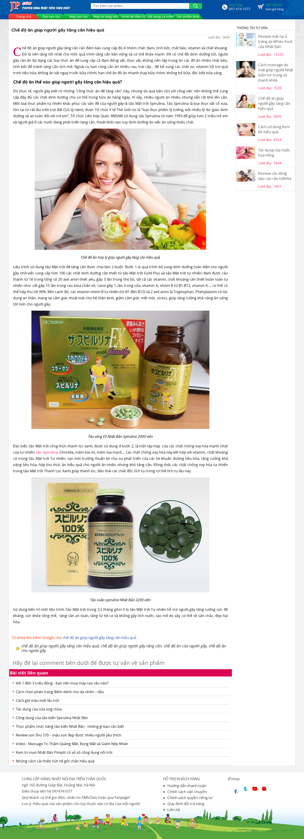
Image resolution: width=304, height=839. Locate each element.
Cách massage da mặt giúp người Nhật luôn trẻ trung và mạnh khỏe (275, 72)
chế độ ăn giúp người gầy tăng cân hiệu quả (99, 637)
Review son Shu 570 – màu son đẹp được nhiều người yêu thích (68, 735)
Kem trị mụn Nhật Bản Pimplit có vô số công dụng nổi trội (64, 752)
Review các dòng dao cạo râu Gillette (275, 176)
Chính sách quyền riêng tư (189, 797)
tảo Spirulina (46, 452)
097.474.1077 (240, 8)
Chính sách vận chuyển (187, 791)
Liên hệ (173, 809)
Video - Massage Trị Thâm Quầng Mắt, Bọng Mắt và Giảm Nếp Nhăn (72, 743)
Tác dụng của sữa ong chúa (39, 709)
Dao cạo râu (51, 16)
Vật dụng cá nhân (161, 16)
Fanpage (122, 797)
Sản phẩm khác (188, 16)
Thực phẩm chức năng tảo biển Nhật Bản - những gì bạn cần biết (70, 726)
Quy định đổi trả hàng (185, 803)
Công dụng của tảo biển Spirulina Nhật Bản (52, 717)
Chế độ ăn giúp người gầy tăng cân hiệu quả (274, 103)
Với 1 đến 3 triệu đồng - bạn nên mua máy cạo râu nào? (62, 683)
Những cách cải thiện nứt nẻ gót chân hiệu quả (55, 761)
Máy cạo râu (78, 16)
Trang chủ (23, 16)
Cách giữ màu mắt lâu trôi (37, 700)
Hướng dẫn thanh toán (186, 785)
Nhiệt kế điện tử (133, 16)
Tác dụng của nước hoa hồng (274, 152)
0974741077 (62, 791)
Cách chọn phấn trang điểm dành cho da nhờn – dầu (60, 691)
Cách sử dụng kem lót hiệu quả (274, 129)
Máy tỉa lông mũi (105, 16)
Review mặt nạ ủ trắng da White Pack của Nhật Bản (275, 41)
